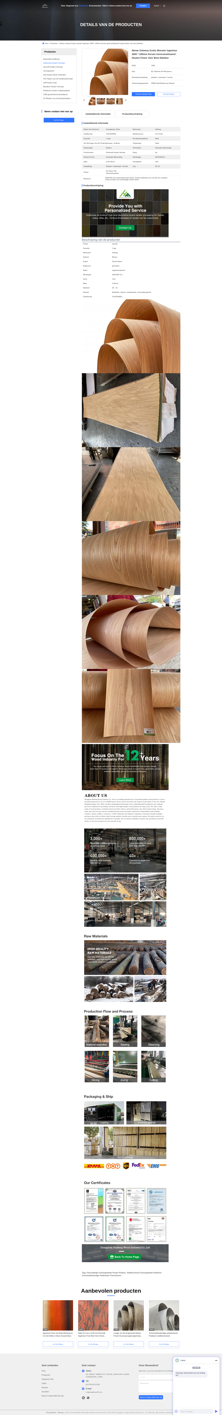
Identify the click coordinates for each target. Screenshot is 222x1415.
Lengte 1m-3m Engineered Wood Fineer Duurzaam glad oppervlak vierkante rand (127, 1334)
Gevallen (45, 1392)
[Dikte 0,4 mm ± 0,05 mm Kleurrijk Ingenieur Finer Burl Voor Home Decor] (93, 1315)
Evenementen (95, 6)
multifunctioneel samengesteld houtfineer (144, 1273)
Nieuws (45, 1388)
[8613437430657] (88, 1398)
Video (44, 1383)
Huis (63, 6)
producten (46, 1375)
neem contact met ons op (151, 1397)
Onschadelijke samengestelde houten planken (106, 1273)
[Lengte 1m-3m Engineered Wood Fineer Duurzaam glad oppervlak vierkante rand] (129, 1315)
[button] (46, 1321)
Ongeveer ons (72, 6)
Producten (83, 6)
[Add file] (176, 1411)
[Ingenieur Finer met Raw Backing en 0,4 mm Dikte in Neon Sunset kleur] (58, 1315)
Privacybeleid (51, 1412)
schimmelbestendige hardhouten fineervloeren (101, 1275)
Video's (105, 6)
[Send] (216, 1411)
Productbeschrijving (132, 114)
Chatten (143, 6)
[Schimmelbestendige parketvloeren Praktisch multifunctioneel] (164, 1315)
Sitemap (61, 1412)
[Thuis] (45, 5)
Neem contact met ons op (120, 6)
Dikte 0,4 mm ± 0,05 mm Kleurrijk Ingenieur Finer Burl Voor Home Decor (91, 1334)
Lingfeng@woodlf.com (94, 1392)
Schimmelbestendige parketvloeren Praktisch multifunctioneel (163, 1334)
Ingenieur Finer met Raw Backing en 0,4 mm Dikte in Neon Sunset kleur (58, 1334)
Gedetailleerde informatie (98, 114)
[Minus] (216, 1360)
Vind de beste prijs (143, 94)
